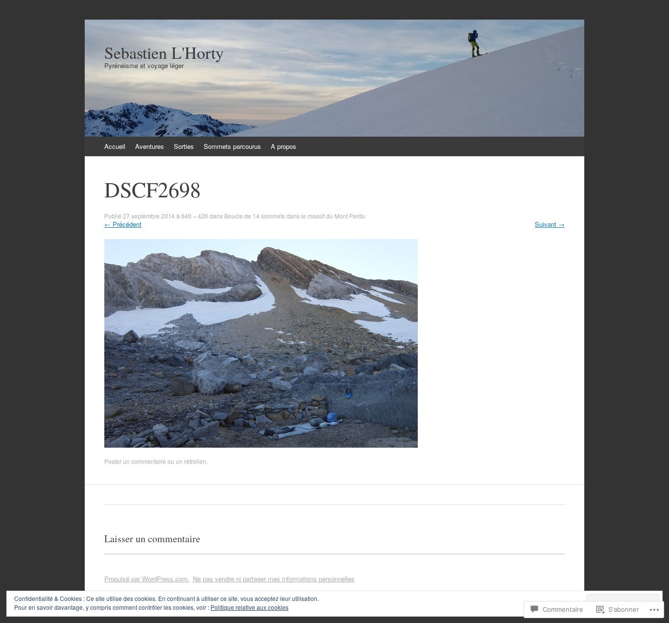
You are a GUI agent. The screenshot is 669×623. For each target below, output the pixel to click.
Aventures (149, 146)
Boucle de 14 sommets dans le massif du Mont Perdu (294, 216)
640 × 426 (194, 216)
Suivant (550, 224)
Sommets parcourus (232, 146)
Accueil (114, 146)
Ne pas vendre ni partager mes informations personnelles (274, 578)
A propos (283, 146)
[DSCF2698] (261, 445)
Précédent (123, 224)
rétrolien (195, 461)
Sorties (184, 146)
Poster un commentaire (135, 461)
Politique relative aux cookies (249, 607)
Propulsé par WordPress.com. (147, 578)
